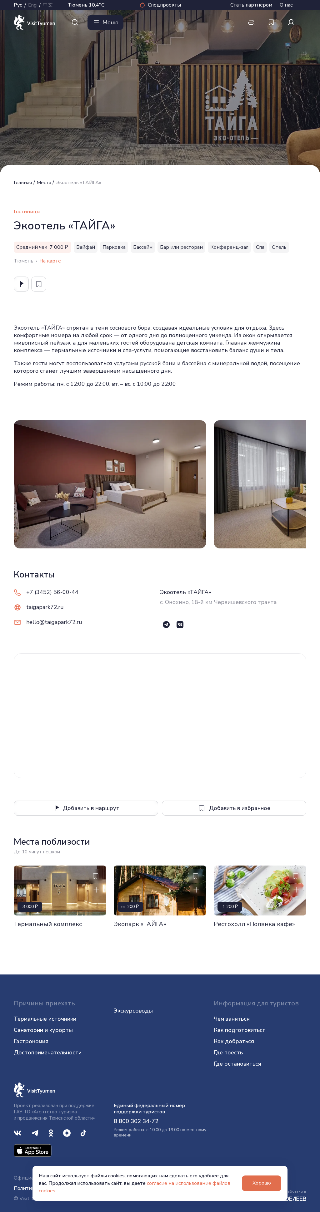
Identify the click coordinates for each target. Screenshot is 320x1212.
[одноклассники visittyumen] (51, 1132)
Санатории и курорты (43, 1030)
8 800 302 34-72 (136, 1121)
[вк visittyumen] (17, 1132)
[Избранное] (271, 22)
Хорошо (261, 1183)
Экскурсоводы (133, 1010)
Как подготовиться (240, 1030)
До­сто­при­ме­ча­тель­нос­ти (48, 1052)
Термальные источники (45, 1019)
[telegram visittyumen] (35, 1132)
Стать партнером (251, 5)
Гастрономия (31, 1041)
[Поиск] (75, 22)
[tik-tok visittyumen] (83, 1132)
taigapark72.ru (45, 607)
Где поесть (228, 1052)
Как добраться (234, 1041)
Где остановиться (237, 1063)
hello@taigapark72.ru (54, 622)
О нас (286, 5)
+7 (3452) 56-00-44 (52, 592)
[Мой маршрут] (251, 22)
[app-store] (33, 1150)
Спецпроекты (164, 5)
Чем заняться (232, 1019)
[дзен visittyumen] (67, 1132)
